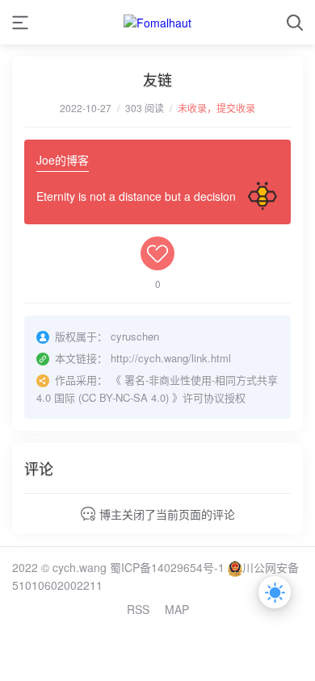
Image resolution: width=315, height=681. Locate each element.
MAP (177, 609)
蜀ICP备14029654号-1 (167, 567)
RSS (138, 609)
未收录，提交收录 (216, 108)
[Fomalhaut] (157, 22)
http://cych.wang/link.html (171, 358)
